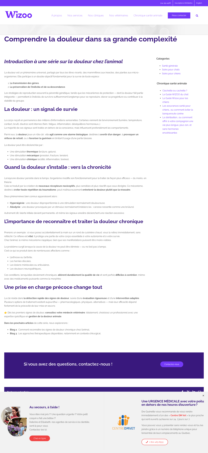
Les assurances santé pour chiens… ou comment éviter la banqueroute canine (177, 110)
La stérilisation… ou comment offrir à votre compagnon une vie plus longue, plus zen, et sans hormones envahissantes (177, 125)
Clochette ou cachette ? (174, 90)
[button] (197, 15)
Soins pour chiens (171, 73)
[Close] (203, 395)
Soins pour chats (171, 69)
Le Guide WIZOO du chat (175, 94)
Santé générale (170, 65)
